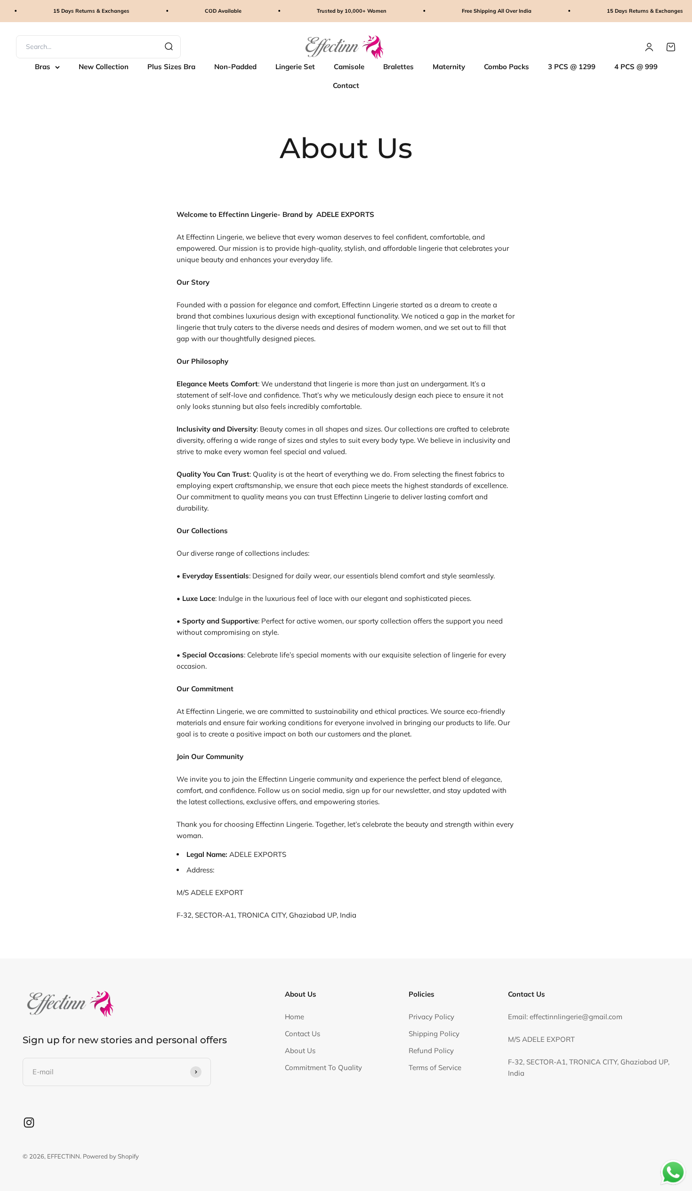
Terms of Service (435, 1067)
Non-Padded (235, 66)
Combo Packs (506, 66)
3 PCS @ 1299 (571, 66)
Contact (346, 85)
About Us (300, 1050)
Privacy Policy (431, 1016)
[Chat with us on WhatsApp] (673, 1173)
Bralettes (398, 66)
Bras (42, 66)
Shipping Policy (434, 1033)
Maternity (449, 66)
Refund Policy (431, 1050)
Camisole (349, 66)
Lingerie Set (295, 66)
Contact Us (302, 1033)
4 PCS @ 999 (636, 66)
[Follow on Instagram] (29, 1122)
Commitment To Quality (323, 1067)
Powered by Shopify (111, 1156)
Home (294, 1016)
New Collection (104, 66)
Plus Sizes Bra (171, 66)
